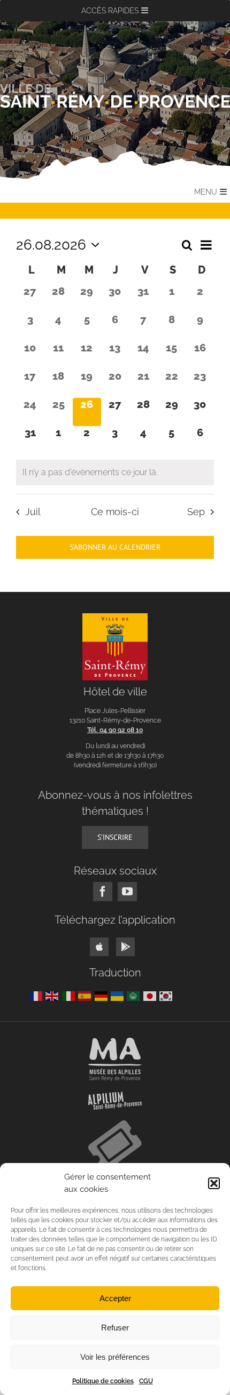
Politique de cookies (103, 1381)
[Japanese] (151, 995)
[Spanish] (86, 995)
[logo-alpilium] (115, 1096)
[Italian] (70, 995)
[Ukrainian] (119, 995)
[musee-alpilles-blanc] (115, 1042)
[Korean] (167, 995)
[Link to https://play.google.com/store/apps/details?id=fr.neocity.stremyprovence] (125, 946)
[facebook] (102, 891)
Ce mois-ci (115, 511)
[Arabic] (135, 995)
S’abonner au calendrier (115, 547)
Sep (196, 511)
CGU (146, 1381)
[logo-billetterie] (115, 1124)
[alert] (115, 472)
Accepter (115, 1298)
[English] (53, 995)
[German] (103, 995)
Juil (32, 511)
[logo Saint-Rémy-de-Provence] (115, 617)
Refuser (115, 1327)
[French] (37, 995)
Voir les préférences (115, 1356)
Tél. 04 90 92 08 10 (115, 730)
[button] (214, 1183)
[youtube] (127, 891)
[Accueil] (115, 95)
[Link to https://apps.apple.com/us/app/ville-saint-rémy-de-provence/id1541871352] (99, 946)
